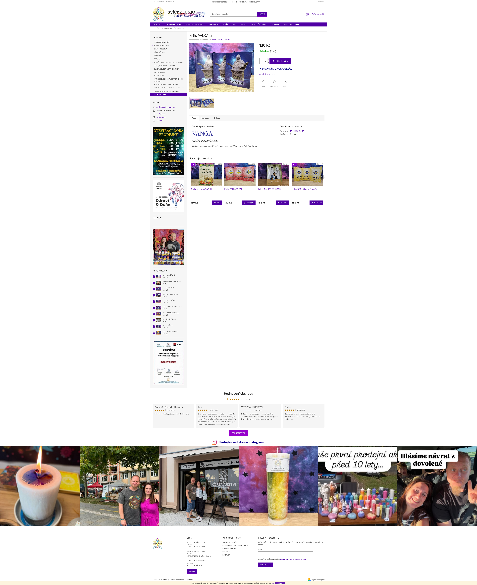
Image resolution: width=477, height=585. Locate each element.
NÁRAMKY (157, 55)
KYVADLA (157, 59)
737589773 (160, 121)
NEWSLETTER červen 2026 (196, 542)
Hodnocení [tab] (205, 118)
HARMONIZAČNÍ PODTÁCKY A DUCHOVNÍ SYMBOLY (168, 80)
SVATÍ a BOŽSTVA (160, 49)
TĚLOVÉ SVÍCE (159, 75)
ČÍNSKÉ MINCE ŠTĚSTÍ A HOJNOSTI (166, 91)
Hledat (262, 14)
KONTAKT (226, 555)
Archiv (192, 571)
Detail (217, 203)
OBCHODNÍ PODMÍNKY (219, 2)
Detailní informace (266, 74)
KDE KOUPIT (226, 552)
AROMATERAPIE (159, 72)
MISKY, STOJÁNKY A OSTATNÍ (164, 65)
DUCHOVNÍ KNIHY (160, 94)
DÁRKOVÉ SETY (159, 52)
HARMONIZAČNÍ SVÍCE (162, 42)
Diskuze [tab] (217, 118)
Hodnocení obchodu (238, 393)
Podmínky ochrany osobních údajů (246, 2)
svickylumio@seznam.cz (165, 107)
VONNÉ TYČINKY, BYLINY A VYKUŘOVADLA (168, 62)
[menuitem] (157, 24)
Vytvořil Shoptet (318, 580)
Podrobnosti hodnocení (221, 39)
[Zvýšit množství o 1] (268, 59)
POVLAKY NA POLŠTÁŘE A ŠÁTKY (166, 84)
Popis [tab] (194, 118)
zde (273, 583)
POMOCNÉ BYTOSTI (161, 45)
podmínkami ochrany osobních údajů (293, 559)
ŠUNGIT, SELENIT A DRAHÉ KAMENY (166, 69)
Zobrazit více (238, 433)
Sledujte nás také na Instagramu (241, 442)
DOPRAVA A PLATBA (229, 548)
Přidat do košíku (281, 61)
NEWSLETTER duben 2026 (196, 561)
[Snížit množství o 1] (268, 62)
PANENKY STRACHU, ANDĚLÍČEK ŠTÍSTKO (169, 88)
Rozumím (280, 583)
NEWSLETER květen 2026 (196, 552)
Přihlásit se (265, 565)
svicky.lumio (160, 117)
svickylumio (160, 114)
